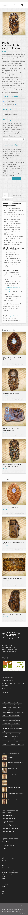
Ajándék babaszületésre (16, 704)
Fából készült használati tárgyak (9, 720)
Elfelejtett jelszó (5, 896)
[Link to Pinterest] (23, 913)
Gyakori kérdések (7, 689)
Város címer (22, 741)
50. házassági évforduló (10, 825)
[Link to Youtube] (20, 913)
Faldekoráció (6, 848)
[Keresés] (13, 5)
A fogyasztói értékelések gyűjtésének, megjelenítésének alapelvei (10, 873)
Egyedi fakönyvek (8, 822)
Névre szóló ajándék (7, 739)
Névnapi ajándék (15, 736)
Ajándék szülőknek (8, 815)
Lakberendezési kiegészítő (8, 728)
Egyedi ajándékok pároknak (14, 715)
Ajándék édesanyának (17, 707)
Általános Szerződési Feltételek (18, 911)
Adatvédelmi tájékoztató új (8, 870)
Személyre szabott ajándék (13, 741)
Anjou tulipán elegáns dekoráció (16, 709)
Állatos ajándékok (6, 744)
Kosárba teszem (16, 178)
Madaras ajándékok (18, 728)
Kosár (3, 891)
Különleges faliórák (14, 185)
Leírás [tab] (5, 195)
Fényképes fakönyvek (8, 845)
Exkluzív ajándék (9, 188)
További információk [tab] (16, 195)
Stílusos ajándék (16, 188)
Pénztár (4, 893)
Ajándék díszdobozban (7, 707)
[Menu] (17, 5)
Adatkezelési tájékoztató (7, 867)
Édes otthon (13, 744)
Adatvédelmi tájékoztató (6, 911)
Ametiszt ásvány (6, 709)
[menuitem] (13, 5)
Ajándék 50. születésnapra (11, 828)
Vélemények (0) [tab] (7, 199)
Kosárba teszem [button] (8, 364)
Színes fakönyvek (7, 842)
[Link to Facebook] (18, 913)
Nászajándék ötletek (6, 736)
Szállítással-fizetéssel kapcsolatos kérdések (12, 863)
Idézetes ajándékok (6, 723)
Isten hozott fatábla (15, 723)
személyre (5, 741)
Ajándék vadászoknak (6, 185)
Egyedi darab (5, 717)
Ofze (13, 739)
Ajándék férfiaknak (19, 183)
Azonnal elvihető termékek (8, 712)
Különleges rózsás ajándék (17, 725)
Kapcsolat (5, 692)
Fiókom (3, 886)
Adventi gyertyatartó (7, 704)
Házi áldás (18, 720)
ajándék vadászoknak (16, 316)
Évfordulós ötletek (20, 744)
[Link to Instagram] (25, 913)
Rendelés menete (7, 680)
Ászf (3, 865)
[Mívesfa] (5, 5)
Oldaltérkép (4, 878)
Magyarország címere (7, 731)
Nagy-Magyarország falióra (15, 733)
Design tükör (5, 715)
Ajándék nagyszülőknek (10, 818)
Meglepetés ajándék (16, 731)
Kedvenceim (4, 889)
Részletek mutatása (20, 364)
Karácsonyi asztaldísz (7, 725)
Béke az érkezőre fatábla (19, 712)
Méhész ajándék (6, 733)
